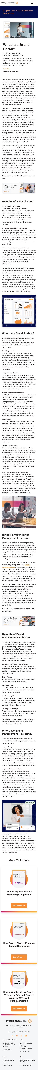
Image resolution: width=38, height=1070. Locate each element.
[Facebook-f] (12, 1035)
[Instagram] (21, 1035)
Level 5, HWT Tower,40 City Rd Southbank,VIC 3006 (9, 1044)
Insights (6, 11)
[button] (32, 3)
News (13, 11)
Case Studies (8, 13)
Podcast (19, 11)
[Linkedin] (26, 1035)
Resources (28, 11)
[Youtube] (16, 1035)
